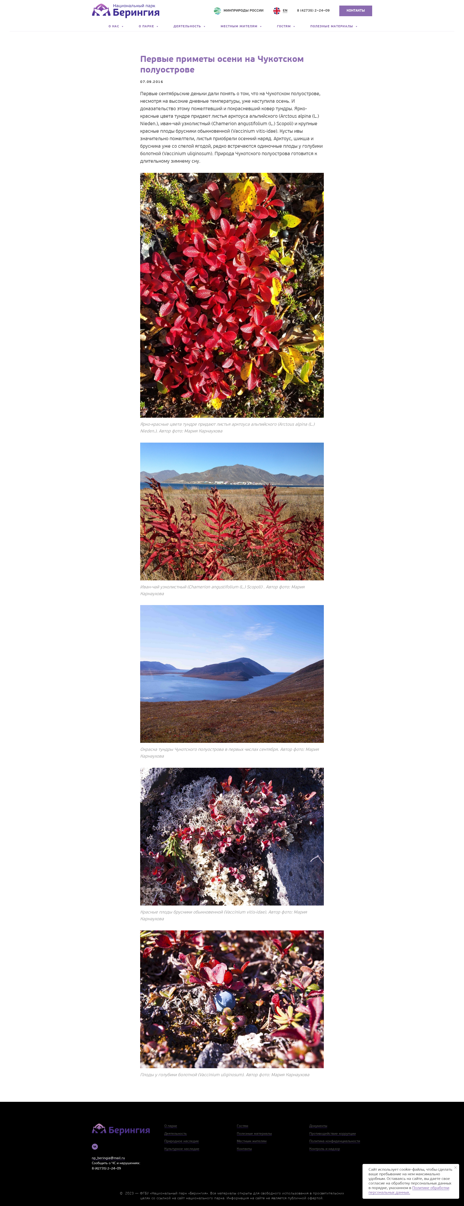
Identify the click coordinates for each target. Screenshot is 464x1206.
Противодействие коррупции (332, 1134)
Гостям (284, 26)
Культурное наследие (181, 1149)
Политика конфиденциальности (334, 1141)
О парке (147, 26)
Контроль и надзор (324, 1149)
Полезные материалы (332, 26)
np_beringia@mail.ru (108, 1158)
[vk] (95, 1147)
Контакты (244, 1149)
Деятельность (188, 26)
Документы (318, 1126)
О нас (114, 26)
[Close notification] (455, 1167)
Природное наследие (181, 1141)
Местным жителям (240, 26)
